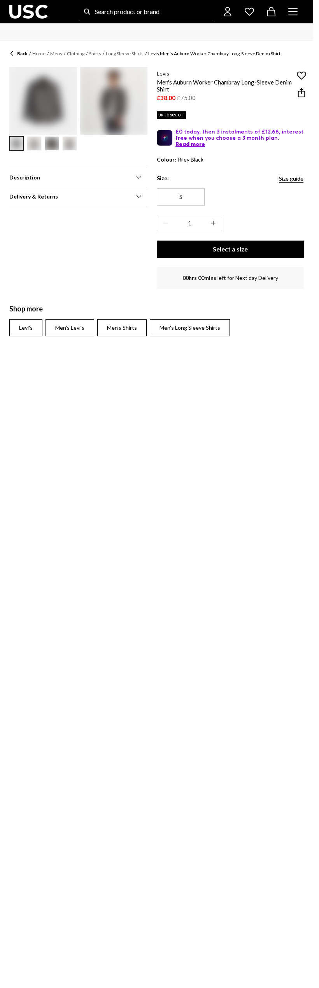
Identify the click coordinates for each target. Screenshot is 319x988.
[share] (301, 92)
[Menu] (293, 12)
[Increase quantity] (215, 223)
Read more (190, 144)
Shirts (95, 53)
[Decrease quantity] (164, 223)
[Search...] (87, 11)
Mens (56, 53)
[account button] (227, 12)
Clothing (75, 53)
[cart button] (271, 12)
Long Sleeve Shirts (125, 53)
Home (39, 53)
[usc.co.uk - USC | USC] (28, 12)
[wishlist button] (249, 12)
